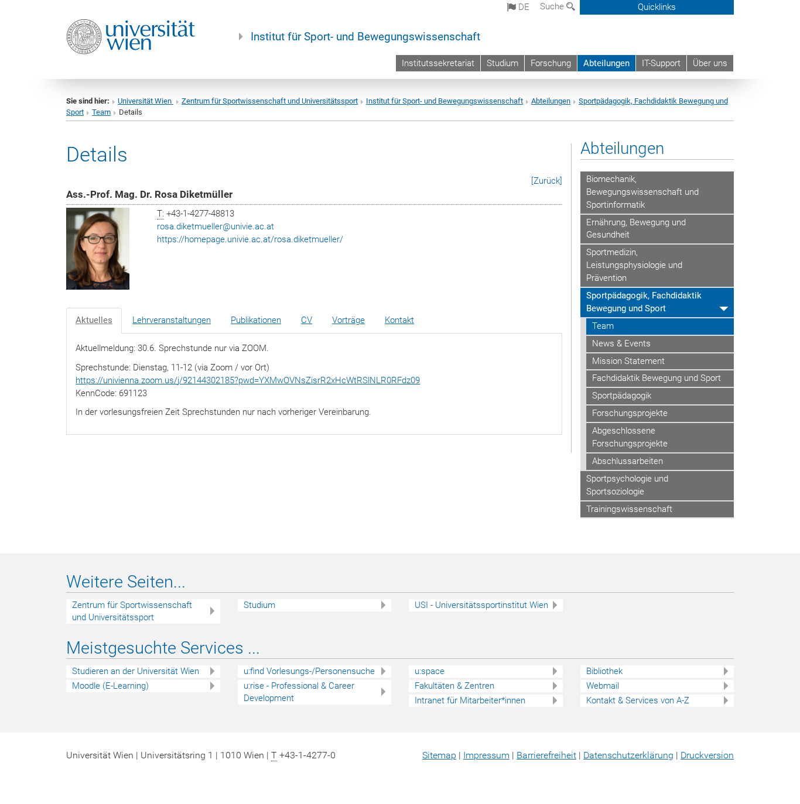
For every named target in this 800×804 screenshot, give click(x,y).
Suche (553, 6)
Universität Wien (145, 101)
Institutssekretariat (438, 63)
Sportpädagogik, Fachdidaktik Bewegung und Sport (644, 302)
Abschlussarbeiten (627, 461)
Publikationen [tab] (256, 320)
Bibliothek (604, 671)
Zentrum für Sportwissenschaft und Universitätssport (270, 101)
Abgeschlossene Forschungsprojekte (630, 437)
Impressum (486, 755)
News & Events (621, 343)
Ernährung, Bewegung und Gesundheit (636, 228)
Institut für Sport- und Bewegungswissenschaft (365, 36)
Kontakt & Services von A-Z (637, 700)
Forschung (551, 63)
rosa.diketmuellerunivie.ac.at (215, 226)
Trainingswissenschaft (629, 509)
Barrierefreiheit (546, 755)
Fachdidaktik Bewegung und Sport (656, 378)
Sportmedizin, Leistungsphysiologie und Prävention (634, 265)
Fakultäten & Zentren (454, 686)
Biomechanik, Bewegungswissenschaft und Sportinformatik (642, 192)
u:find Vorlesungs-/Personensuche (309, 671)
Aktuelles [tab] (94, 320)
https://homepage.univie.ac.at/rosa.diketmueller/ (250, 239)
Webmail (602, 686)
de (522, 7)
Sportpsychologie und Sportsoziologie (627, 485)
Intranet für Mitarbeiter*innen (470, 700)
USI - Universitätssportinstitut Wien (481, 605)
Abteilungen (606, 63)
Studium (502, 63)
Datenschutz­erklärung (628, 755)
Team (101, 112)
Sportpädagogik (621, 395)
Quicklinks (657, 7)
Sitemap (439, 755)
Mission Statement (628, 361)
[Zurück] (546, 181)
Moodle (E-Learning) (110, 686)
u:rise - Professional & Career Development (299, 692)
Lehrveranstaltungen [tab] (171, 320)
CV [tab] (306, 320)
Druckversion (707, 755)
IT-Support (661, 63)
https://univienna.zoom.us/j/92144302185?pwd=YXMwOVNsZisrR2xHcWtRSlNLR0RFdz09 (248, 380)
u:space (430, 671)
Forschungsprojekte (630, 413)
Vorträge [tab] (348, 320)
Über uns (710, 63)
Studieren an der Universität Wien (135, 671)
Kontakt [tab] (399, 320)
